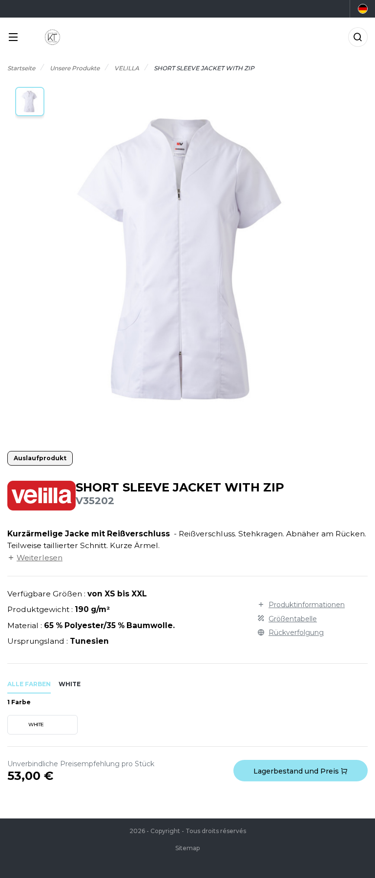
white (70, 684)
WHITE (36, 724)
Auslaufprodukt (40, 458)
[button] (29, 101)
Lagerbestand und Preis (297, 771)
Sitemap (187, 848)
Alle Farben (29, 684)
